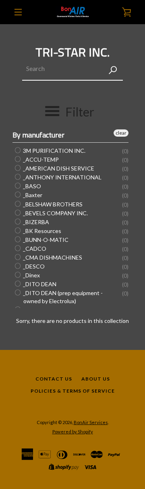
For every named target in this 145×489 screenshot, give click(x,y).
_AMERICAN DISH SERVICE (58, 168)
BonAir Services (91, 422)
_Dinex (31, 275)
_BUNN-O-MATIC (45, 239)
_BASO (31, 186)
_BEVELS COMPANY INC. (55, 213)
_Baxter (32, 195)
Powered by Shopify (72, 431)
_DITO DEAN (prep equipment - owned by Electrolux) (62, 296)
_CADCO (34, 248)
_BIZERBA (35, 221)
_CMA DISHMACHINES (52, 257)
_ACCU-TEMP (40, 159)
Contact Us (53, 379)
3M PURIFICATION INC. (53, 150)
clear (121, 133)
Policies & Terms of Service (73, 391)
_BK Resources (41, 230)
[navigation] (18, 12)
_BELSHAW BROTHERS (52, 204)
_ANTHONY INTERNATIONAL (62, 177)
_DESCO (33, 266)
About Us (95, 379)
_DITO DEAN (39, 284)
